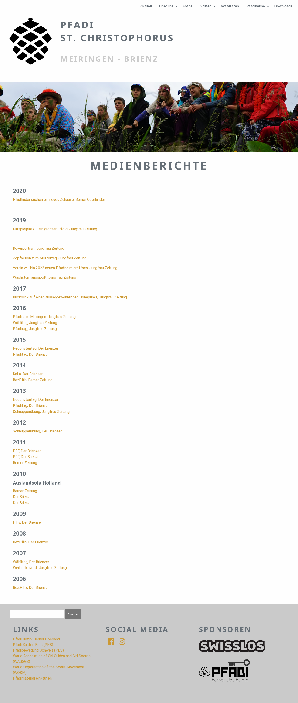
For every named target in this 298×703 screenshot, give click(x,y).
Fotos (188, 6)
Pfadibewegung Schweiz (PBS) (38, 650)
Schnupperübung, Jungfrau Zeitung (41, 411)
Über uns (166, 6)
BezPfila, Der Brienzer (30, 542)
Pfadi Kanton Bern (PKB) (33, 645)
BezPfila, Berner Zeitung (32, 380)
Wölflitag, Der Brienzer (31, 562)
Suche (73, 614)
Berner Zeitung (25, 463)
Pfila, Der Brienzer (27, 522)
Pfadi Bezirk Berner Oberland (36, 639)
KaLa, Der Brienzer (28, 374)
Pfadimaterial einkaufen (32, 678)
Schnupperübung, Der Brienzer (37, 431)
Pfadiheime (255, 6)
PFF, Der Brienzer (27, 451)
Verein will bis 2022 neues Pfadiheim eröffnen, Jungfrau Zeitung (65, 268)
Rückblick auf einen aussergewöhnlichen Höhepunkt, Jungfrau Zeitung (70, 297)
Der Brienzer (23, 497)
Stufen (205, 6)
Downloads (283, 6)
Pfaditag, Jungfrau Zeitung (35, 329)
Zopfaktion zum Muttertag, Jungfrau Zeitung (49, 258)
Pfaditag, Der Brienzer (31, 354)
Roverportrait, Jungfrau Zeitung (38, 248)
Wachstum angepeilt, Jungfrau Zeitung (44, 277)
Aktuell (146, 6)
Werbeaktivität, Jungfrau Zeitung (40, 568)
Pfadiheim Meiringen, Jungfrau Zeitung (44, 317)
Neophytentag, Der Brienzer (35, 348)
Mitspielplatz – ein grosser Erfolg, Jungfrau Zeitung (55, 229)
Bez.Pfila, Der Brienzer (31, 587)
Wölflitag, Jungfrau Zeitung (35, 323)
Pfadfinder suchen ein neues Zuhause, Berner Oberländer (59, 199)
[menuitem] (146, 6)
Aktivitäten (230, 6)
